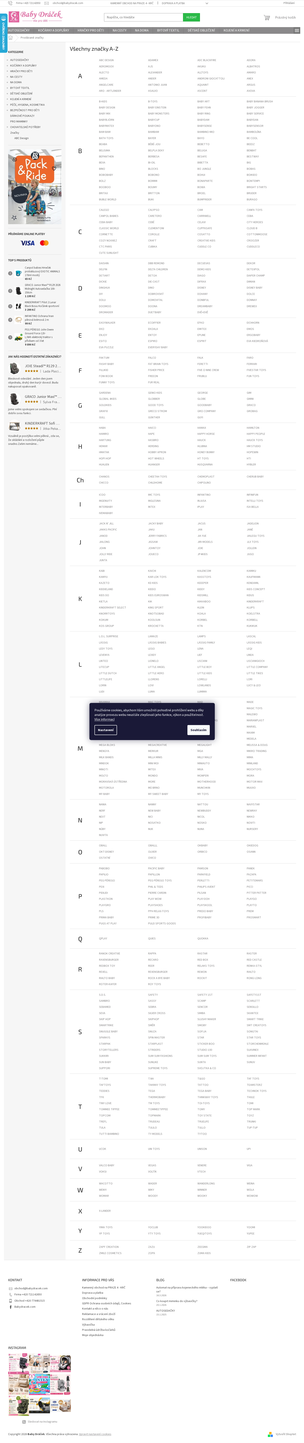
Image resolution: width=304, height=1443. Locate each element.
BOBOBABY (106, 175)
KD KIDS (153, 583)
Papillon (154, 874)
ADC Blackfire (206, 60)
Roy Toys (154, 984)
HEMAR (103, 446)
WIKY (151, 1190)
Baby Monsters (158, 114)
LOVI (151, 685)
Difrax (201, 282)
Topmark (154, 1116)
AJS (150, 66)
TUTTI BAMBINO (109, 1134)
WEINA (250, 1184)
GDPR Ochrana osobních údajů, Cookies (106, 1303)
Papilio (103, 874)
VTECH (201, 1172)
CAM (200, 210)
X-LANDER (105, 1211)
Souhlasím (199, 730)
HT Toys (203, 458)
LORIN (102, 685)
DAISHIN (104, 263)
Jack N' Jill (106, 524)
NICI (150, 817)
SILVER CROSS (156, 1013)
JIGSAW (153, 542)
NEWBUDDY (204, 811)
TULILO (152, 1128)
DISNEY (201, 288)
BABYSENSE (204, 126)
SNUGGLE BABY (108, 1031)
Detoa (152, 276)
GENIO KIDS (155, 393)
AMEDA (103, 79)
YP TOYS (104, 1234)
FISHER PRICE (156, 370)
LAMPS (201, 636)
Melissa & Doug (257, 745)
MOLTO (103, 776)
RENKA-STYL (254, 966)
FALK (200, 358)
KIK (150, 602)
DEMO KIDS (204, 269)
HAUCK (201, 440)
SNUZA (152, 1031)
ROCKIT (202, 978)
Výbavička (88, 1325)
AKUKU (201, 66)
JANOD (103, 536)
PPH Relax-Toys (158, 911)
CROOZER (253, 241)
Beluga (202, 150)
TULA (102, 1128)
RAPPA (152, 954)
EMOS (250, 329)
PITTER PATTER (256, 893)
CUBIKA (152, 247)
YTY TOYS (154, 1234)
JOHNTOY (154, 548)
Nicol (201, 817)
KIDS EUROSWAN (158, 595)
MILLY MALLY (204, 757)
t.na (151, 1079)
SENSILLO (252, 1007)
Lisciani (202, 661)
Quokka (202, 938)
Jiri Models (205, 542)
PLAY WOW (155, 899)
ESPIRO (152, 341)
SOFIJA (201, 1031)
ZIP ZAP (251, 1247)
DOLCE (251, 294)
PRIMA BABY (106, 917)
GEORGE (202, 393)
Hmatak (104, 452)
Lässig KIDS (254, 643)
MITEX (152, 769)
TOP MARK (253, 1109)
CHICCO (103, 483)
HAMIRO (104, 434)
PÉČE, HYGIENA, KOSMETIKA (27, 105)
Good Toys (156, 405)
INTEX (151, 507)
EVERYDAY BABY (158, 347)
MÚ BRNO (154, 788)
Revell (103, 972)
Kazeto (104, 583)
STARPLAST (155, 1044)
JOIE (200, 548)
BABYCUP (154, 120)
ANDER (152, 79)
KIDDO (152, 589)
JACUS (201, 524)
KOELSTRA (253, 614)
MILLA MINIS (155, 757)
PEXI (101, 887)
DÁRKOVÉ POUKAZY (22, 116)
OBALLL (152, 845)
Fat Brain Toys (158, 364)
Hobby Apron (157, 452)
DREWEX (252, 306)
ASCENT (202, 91)
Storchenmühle (258, 1044)
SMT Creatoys (256, 1025)
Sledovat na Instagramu (42, 1422)
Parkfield (203, 874)
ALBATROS (253, 66)
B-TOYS (153, 101)
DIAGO (201, 276)
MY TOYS (203, 794)
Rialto (251, 972)
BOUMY (152, 187)
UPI (249, 1149)
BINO (102, 169)
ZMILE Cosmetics (110, 1253)
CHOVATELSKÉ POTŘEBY (25, 127)
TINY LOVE (105, 1103)
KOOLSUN (154, 620)
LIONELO (153, 661)
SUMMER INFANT (257, 1056)
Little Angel (156, 667)
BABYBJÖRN (106, 120)
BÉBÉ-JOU (154, 144)
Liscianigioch (256, 661)
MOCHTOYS (254, 769)
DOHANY (202, 294)
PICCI (250, 887)
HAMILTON (253, 428)
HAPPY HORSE (206, 434)
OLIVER (152, 852)
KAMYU (103, 577)
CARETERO (155, 216)
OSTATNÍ (104, 858)
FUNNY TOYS (107, 382)
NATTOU (202, 804)
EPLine (201, 335)
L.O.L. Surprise (108, 636)
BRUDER (252, 193)
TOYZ (250, 1116)
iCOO (102, 495)
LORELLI (202, 679)
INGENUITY (105, 501)
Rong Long (254, 978)
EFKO (200, 323)
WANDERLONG (206, 1184)
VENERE (202, 1165)
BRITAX (103, 193)
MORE (151, 782)
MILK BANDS (106, 757)
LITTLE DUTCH (108, 673)
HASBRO (153, 440)
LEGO (151, 649)
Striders (154, 1050)
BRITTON (154, 193)
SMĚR (151, 1025)
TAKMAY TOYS (157, 1085)
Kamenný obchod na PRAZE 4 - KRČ (132, 3)
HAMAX (201, 428)
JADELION (253, 524)
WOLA (250, 1190)
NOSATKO (154, 823)
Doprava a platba (173, 3)
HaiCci (152, 428)
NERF (102, 811)
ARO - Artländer (110, 91)
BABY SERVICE (255, 114)
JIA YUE (201, 536)
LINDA (250, 655)
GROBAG (252, 411)
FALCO (152, 358)
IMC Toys (154, 495)
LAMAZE (153, 636)
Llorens (153, 679)
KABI (102, 571)
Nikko (250, 817)
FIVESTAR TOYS (256, 370)
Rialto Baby (107, 978)
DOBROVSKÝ (156, 294)
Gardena (105, 393)
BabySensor (255, 126)
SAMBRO (104, 1001)
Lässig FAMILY (206, 643)
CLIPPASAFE (204, 228)
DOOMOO (105, 306)
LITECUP (104, 667)
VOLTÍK (152, 1172)
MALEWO (252, 714)
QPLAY (103, 938)
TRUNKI (251, 1122)
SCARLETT (253, 1001)
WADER (152, 1184)
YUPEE (250, 1234)
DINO (151, 288)
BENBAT (252, 150)
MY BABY (104, 794)
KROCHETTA (156, 626)
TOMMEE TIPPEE (109, 1109)
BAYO (200, 138)
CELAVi (201, 222)
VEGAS (152, 1165)
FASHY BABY (106, 364)
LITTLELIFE (105, 679)
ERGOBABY (253, 335)
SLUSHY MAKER (206, 1019)
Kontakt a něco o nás (95, 1309)
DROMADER (106, 312)
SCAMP (201, 1001)
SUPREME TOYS (158, 1068)
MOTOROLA (106, 788)
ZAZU (151, 1247)
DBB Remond (156, 263)
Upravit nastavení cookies (95, 1434)
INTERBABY (106, 507)
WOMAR (104, 1196)
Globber (154, 399)
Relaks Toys (206, 966)
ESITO (103, 341)
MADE (250, 702)
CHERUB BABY (255, 477)
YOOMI (251, 1227)
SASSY (152, 1001)
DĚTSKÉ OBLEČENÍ (21, 94)
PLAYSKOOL (204, 905)
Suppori (104, 1068)
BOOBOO (105, 187)
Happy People (256, 434)
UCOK (102, 1149)
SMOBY (201, 1025)
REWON (202, 972)
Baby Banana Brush (260, 101)
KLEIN (200, 608)
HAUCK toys (255, 440)
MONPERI (203, 776)
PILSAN (201, 893)
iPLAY (200, 507)
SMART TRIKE (255, 1019)
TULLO (201, 1128)
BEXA (102, 163)
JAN (199, 530)
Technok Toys (257, 1091)
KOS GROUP (106, 626)
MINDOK (104, 763)
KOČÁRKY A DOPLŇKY (23, 66)
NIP (101, 823)
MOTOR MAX (254, 782)
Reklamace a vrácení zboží (98, 1314)
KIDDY (201, 589)
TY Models (155, 1134)
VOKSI (103, 1172)
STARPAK (105, 1044)
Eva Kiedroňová (257, 341)
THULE (251, 1097)
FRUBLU (202, 376)
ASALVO (153, 91)
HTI (249, 458)
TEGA (151, 1091)
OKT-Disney (106, 852)
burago (252, 199)
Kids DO (104, 595)
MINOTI (103, 769)
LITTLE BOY (204, 667)
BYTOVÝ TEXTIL (19, 88)
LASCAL (251, 636)
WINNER (202, 1190)
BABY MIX (104, 114)
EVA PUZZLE (106, 347)
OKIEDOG (252, 845)
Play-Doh (203, 899)
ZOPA (151, 1253)
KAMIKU (251, 571)
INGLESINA (154, 501)
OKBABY (202, 845)
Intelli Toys (255, 501)
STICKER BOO (206, 1044)
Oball (103, 845)
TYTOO (202, 1134)
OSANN (251, 852)
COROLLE (154, 234)
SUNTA (201, 1062)
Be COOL (252, 138)
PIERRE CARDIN (157, 893)
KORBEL (202, 620)
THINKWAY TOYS (207, 1097)
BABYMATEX (106, 126)
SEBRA (152, 1007)
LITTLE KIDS (204, 673)
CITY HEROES (255, 222)
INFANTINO (204, 495)
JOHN (102, 548)
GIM (249, 393)
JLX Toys (253, 542)
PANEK (251, 868)
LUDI (101, 692)
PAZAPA (251, 874)
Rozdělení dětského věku (98, 1319)
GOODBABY (204, 405)
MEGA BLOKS (107, 745)
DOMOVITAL (155, 300)
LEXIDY (152, 655)
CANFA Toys (254, 210)
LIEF (199, 655)
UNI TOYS (154, 1149)
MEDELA (251, 739)
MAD (200, 702)
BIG (249, 163)
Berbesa (153, 157)
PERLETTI (203, 881)
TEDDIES (104, 1091)
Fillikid (103, 370)
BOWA (201, 187)
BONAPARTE (205, 181)
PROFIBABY (204, 917)
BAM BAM (105, 132)
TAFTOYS (105, 1085)
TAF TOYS (253, 1079)
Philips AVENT (206, 887)
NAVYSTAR (253, 804)
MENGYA (104, 751)
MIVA (200, 769)
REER (151, 966)
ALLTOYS (202, 72)
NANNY (152, 804)
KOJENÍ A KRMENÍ (20, 99)
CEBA (250, 216)
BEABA (103, 144)
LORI (249, 679)
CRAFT (152, 241)
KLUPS (251, 608)
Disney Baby (254, 288)
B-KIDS (103, 101)
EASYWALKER (107, 323)
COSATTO (203, 234)
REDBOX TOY (107, 966)
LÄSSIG (103, 643)
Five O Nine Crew (208, 370)
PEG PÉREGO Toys (160, 881)
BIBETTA (202, 163)
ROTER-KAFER (108, 984)
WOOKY (202, 1196)
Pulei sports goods (162, 923)
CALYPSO (153, 210)
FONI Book (106, 376)
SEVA (102, 1013)
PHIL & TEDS (155, 887)
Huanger (154, 465)
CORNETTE (106, 234)
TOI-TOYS (203, 1103)
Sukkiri (104, 1056)
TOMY (201, 1109)
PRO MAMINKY (19, 121)
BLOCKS (153, 169)
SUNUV (251, 1062)
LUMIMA (202, 692)
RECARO (153, 960)
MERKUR (153, 751)
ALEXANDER (155, 72)
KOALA (201, 614)
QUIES (152, 938)
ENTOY (152, 335)
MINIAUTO (203, 763)
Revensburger (158, 972)
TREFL (103, 1122)
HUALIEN (104, 465)
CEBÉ (151, 222)
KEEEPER (202, 583)
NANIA (102, 804)
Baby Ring (203, 114)
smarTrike (106, 1025)
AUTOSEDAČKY (19, 60)
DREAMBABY (204, 306)
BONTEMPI (253, 181)
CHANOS (104, 477)
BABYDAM (203, 120)
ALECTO (104, 72)
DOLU (102, 300)
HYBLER (251, 465)
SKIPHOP (153, 1019)
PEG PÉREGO (107, 881)
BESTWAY (253, 157)
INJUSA (201, 501)
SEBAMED (105, 1007)
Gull (102, 417)
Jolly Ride (105, 554)
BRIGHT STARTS (257, 187)
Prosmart (254, 917)
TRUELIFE (203, 1122)
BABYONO (154, 126)
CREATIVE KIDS (206, 241)
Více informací (104, 719)
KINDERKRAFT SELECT (112, 608)
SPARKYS (104, 1038)
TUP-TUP (252, 1128)
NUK (150, 829)
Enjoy (103, 335)
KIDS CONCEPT (256, 589)
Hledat (191, 17)
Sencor (202, 1007)
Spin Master (156, 1038)
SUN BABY (105, 1062)
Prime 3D (153, 917)
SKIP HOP (105, 1019)
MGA (200, 751)
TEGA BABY (204, 1091)
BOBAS (251, 169)
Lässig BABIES (157, 643)
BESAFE (202, 157)
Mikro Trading (257, 751)
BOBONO (153, 175)
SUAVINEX (252, 1050)
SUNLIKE (153, 1062)
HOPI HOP (105, 458)
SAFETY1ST (254, 995)
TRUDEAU (154, 1122)
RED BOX (202, 960)
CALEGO (104, 210)
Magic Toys (254, 708)
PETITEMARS (255, 881)
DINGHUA (104, 288)
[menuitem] (19, 30)
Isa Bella (253, 507)
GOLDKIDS (105, 405)
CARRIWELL (204, 216)
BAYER (152, 138)
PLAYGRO (105, 905)
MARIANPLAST (255, 720)
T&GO (201, 1079)
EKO (101, 329)
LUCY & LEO (254, 685)
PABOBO (104, 868)
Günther (154, 417)
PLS (101, 911)
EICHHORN (253, 323)
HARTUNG (105, 440)
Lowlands (204, 685)
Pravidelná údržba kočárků (98, 1330)
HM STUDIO (254, 446)
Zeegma (202, 1247)
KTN (200, 626)
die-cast (154, 282)
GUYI (200, 417)
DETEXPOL (253, 269)
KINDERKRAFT (255, 602)
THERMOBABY (156, 1097)
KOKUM (103, 620)
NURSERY (252, 829)
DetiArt (104, 276)
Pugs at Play (108, 923)
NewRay (252, 811)
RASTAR (202, 954)
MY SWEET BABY (158, 794)
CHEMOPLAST (206, 477)
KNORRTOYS (107, 614)
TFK (101, 1097)
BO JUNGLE (204, 169)
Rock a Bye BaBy (159, 978)
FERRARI (252, 364)
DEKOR (251, 263)
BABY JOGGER (255, 108)
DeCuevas (203, 263)
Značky (14, 133)
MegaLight (204, 745)
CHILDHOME (155, 483)
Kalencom (204, 571)
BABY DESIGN (107, 108)
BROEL (201, 193)
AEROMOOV (106, 66)
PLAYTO (252, 905)
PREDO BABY (205, 911)
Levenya (104, 655)
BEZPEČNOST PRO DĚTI (24, 110)
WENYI (103, 1190)
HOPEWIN (252, 452)
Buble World (107, 199)
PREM (250, 911)
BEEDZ (251, 144)
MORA (250, 776)
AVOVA (251, 91)
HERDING (153, 446)
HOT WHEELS (156, 458)
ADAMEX (153, 60)
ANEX (250, 79)
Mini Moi (153, 763)
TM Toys (154, 1103)
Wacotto (106, 1184)
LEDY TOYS (106, 649)
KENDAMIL (253, 583)
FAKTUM (104, 358)
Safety (153, 995)
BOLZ (102, 181)
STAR (200, 1038)
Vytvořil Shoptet (286, 1434)
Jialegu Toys (256, 536)
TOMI (250, 1103)
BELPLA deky (156, 150)
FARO (250, 358)
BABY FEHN (204, 108)
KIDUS (250, 595)
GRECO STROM (157, 411)
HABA (102, 428)
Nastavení (105, 730)
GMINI (250, 399)
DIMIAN (251, 282)
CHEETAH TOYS (157, 477)
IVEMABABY (106, 513)
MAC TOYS (154, 702)
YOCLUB (153, 1227)
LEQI (249, 649)
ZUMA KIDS (204, 1253)
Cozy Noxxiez (108, 241)
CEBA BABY (106, 222)
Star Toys (254, 1038)
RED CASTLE (254, 960)
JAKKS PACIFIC (108, 530)
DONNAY (252, 300)
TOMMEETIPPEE (158, 1109)
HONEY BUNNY (206, 452)
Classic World (109, 228)
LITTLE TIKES (255, 673)
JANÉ (250, 530)
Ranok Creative (109, 954)
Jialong (104, 542)
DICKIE (103, 282)
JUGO (250, 554)
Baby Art (203, 101)
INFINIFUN (252, 495)
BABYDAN (252, 120)
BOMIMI (152, 181)
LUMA (151, 692)
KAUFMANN (253, 577)
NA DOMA (16, 82)
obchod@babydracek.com (31, 1288)
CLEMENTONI (156, 228)
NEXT (102, 817)
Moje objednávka (92, 1335)
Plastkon (106, 899)
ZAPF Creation (109, 1247)
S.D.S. (102, 995)
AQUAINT (203, 85)
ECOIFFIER (154, 323)
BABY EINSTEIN (157, 108)
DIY (101, 294)
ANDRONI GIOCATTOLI (211, 79)
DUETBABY (154, 312)
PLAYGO (252, 899)
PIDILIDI (103, 893)
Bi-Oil (151, 163)
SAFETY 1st (205, 995)
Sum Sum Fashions (160, 1056)
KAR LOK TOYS (157, 577)
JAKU (151, 530)
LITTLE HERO (156, 673)
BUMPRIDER (204, 199)
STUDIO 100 (204, 1050)
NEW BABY (154, 811)
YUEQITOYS (204, 1234)
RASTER (252, 954)
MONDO (153, 776)
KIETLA (103, 602)
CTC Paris (105, 247)
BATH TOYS (106, 138)
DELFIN (103, 269)
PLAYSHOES (155, 905)
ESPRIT (201, 341)
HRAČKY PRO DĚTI (21, 71)
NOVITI (251, 823)
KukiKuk (252, 626)
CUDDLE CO (204, 247)
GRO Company (206, 411)
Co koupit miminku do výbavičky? (176, 1301)
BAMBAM (153, 132)
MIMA (250, 757)
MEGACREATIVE (157, 745)
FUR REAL (154, 382)
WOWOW (252, 1196)
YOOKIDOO (204, 1227)
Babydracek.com (25, 1307)
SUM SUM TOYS (207, 1056)
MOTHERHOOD (206, 782)
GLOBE (201, 399)
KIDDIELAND (106, 589)
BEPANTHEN (106, 157)
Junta (103, 560)
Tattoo (203, 1085)
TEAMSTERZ (254, 1085)
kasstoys (204, 577)
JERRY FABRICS (157, 536)
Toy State (204, 1116)
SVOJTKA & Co (206, 1068)
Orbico (202, 852)
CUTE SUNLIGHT (109, 253)
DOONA (152, 306)
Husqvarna (205, 465)
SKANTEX (252, 1013)
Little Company (257, 667)
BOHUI (201, 175)
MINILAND (252, 763)
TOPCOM (105, 1116)
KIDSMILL (202, 595)
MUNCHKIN (203, 788)
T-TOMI (103, 1079)
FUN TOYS (253, 376)
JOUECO (153, 554)
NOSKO (202, 823)
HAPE (151, 434)
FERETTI (202, 364)
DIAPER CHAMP (256, 276)
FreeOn (153, 376)
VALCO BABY (106, 1165)
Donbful (203, 300)
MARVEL (251, 727)
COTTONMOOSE (257, 234)
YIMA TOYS (106, 1227)
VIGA (249, 1165)
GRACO (251, 405)
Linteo (103, 661)
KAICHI (152, 571)
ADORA (251, 60)
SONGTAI (252, 1031)
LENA (200, 649)
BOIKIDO (252, 175)
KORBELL (252, 620)
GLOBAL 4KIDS (108, 399)
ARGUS (251, 85)
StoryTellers (108, 1050)
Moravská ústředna (113, 782)
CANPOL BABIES (108, 216)
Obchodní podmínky (94, 1298)
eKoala (153, 329)
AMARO (251, 72)
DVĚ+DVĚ (202, 312)
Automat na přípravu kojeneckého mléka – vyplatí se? (187, 1290)
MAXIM (251, 733)
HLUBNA (202, 446)
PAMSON (202, 868)
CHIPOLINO (204, 483)
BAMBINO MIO (205, 132)
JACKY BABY (155, 524)
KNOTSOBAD (156, 614)
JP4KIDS (202, 554)
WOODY (153, 1196)
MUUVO (251, 788)
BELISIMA (104, 150)
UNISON (202, 1149)
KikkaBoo (204, 602)
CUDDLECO (253, 247)
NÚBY (102, 829)
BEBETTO (203, 144)
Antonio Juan (157, 85)
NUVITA (103, 835)
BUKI (151, 199)
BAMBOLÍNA (254, 132)
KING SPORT (156, 608)
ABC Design (106, 60)
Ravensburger (109, 960)
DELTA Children (158, 269)
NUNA (200, 829)
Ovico (152, 858)
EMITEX (201, 329)
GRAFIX (103, 411)
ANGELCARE (106, 85)
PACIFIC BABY (156, 868)
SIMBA (201, 1013)
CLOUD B (252, 228)
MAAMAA (104, 702)
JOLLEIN (252, 548)
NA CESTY (16, 77)
